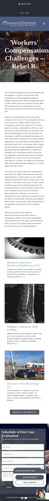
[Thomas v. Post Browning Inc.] (24, 365)
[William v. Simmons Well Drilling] (24, 303)
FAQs (21, 13)
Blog (27, 13)
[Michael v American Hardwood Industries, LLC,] (24, 248)
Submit (9, 487)
